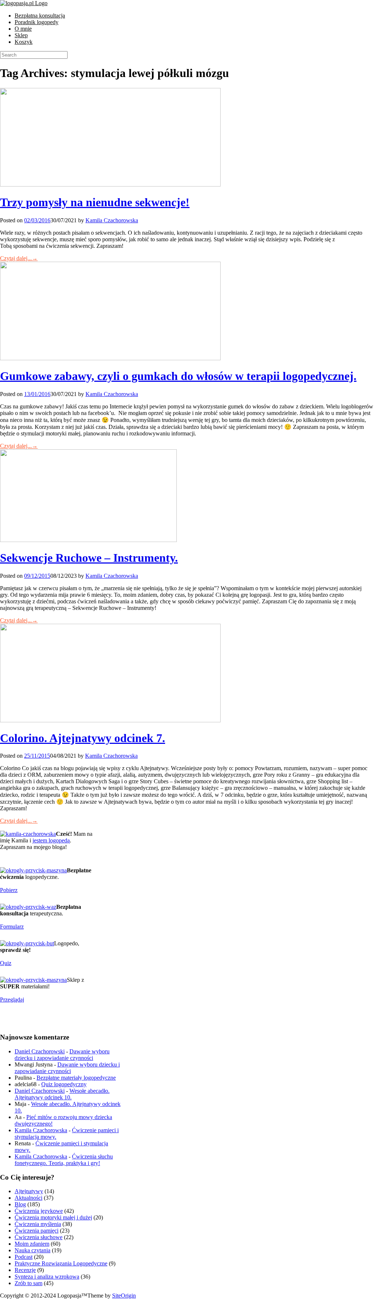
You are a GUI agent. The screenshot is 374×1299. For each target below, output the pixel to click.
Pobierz (9, 890)
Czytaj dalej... (19, 258)
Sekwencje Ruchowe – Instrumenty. (89, 557)
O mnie (23, 29)
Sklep (21, 35)
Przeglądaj (12, 999)
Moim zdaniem (32, 1244)
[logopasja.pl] (23, 3)
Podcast (24, 1257)
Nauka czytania (32, 1250)
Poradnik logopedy (36, 22)
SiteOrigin (124, 1295)
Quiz (5, 963)
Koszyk (24, 42)
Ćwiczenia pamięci (36, 1230)
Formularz (12, 926)
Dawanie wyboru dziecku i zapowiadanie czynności (62, 1054)
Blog (20, 1204)
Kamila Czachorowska (111, 220)
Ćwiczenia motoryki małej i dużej (53, 1217)
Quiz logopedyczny (64, 1084)
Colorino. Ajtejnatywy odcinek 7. (82, 738)
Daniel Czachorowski (40, 1051)
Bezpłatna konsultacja (40, 15)
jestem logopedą (51, 840)
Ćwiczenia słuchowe (38, 1237)
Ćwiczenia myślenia (38, 1224)
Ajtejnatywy (29, 1191)
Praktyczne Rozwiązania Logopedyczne (61, 1263)
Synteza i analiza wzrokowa (47, 1276)
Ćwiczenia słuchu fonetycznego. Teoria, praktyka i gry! (64, 1159)
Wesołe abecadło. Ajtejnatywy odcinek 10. (62, 1094)
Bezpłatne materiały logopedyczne (76, 1078)
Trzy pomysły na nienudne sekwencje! (95, 202)
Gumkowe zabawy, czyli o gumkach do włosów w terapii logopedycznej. (178, 376)
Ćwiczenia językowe (39, 1211)
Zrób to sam (28, 1283)
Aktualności (28, 1198)
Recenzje (25, 1270)
